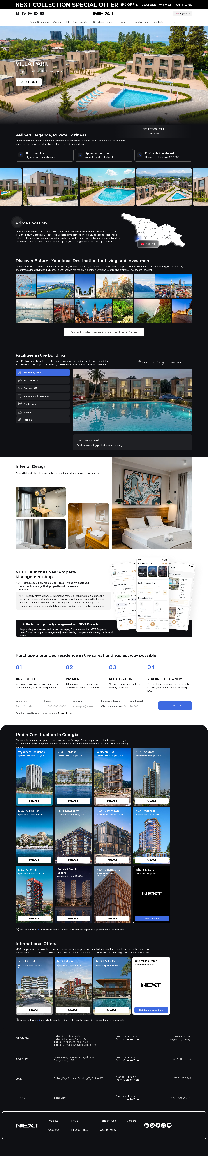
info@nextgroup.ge (180, 1039)
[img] (112, 894)
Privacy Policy (79, 1129)
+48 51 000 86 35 (182, 1059)
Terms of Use (108, 1120)
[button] (151, 894)
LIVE (173, 22)
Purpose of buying (110, 701)
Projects (53, 1120)
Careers (131, 1120)
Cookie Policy (108, 1129)
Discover (123, 22)
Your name (21, 701)
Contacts (158, 22)
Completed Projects (103, 22)
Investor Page (141, 22)
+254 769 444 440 (181, 1097)
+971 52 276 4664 (182, 1078)
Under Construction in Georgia (45, 22)
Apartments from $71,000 (70, 876)
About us (53, 1129)
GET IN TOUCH (175, 705)
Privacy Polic (64, 713)
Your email (78, 701)
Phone (47, 701)
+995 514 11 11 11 (183, 1036)
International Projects (76, 22)
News (74, 1120)
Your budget (136, 701)
